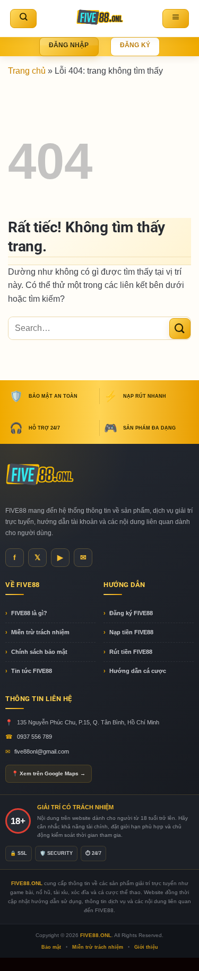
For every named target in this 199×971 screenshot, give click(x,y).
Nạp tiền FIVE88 (131, 632)
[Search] (23, 18)
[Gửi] (180, 328)
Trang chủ (27, 70)
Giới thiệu (146, 947)
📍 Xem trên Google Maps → (48, 773)
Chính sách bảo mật (39, 652)
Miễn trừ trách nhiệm (40, 632)
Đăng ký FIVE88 (131, 613)
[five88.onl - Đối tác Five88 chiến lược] (99, 18)
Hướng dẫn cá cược (137, 671)
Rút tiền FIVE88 (130, 652)
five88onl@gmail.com (41, 751)
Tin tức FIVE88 (31, 671)
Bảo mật (51, 947)
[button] (175, 18)
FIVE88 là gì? (29, 613)
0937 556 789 (34, 736)
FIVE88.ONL (95, 935)
